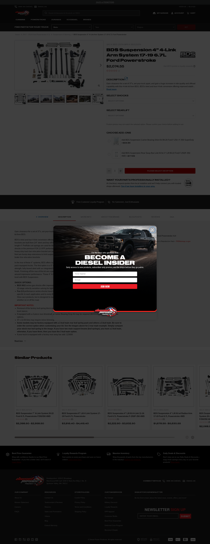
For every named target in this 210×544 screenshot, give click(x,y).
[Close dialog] (152, 230)
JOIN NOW (105, 286)
